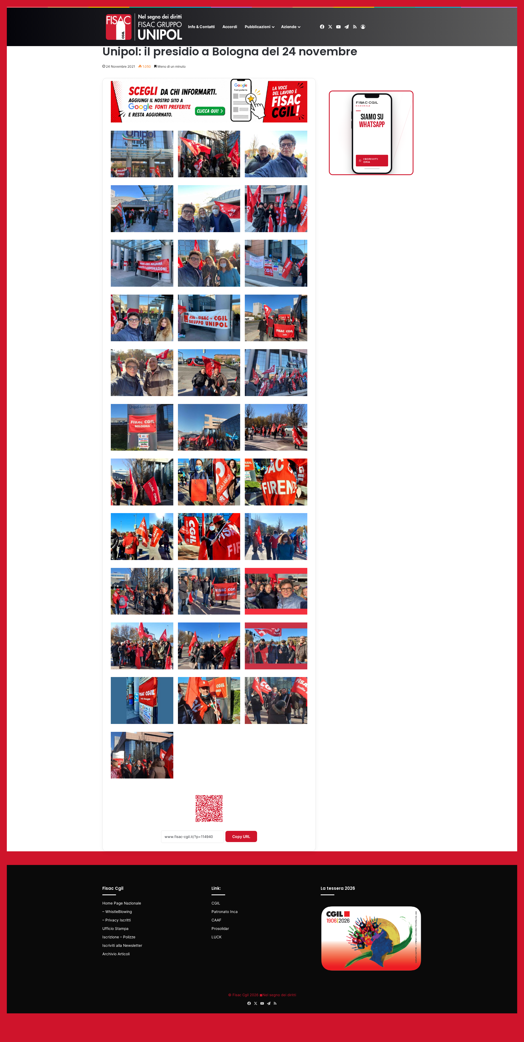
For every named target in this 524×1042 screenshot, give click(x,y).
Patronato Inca (225, 911)
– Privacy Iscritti (116, 920)
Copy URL (241, 836)
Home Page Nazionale (121, 903)
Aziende (288, 26)
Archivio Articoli (116, 954)
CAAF (216, 920)
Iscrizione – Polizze (118, 937)
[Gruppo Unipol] (143, 27)
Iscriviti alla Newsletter (122, 945)
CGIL (216, 903)
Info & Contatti (201, 26)
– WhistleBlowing (117, 911)
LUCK (217, 937)
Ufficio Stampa (115, 928)
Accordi (229, 26)
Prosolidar (220, 928)
